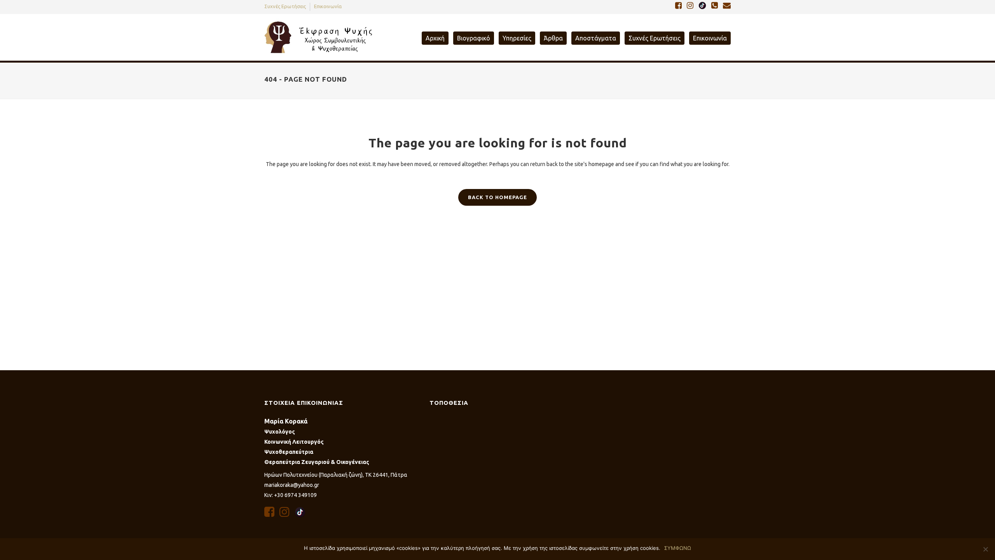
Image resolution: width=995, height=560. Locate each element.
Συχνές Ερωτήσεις (285, 6)
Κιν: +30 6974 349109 (290, 495)
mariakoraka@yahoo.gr (291, 485)
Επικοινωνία (328, 6)
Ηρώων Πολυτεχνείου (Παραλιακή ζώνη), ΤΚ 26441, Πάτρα (335, 475)
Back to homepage (497, 197)
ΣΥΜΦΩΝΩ (677, 548)
